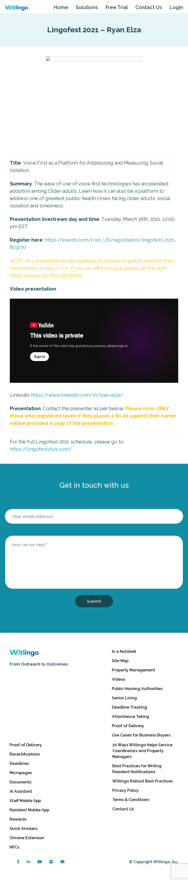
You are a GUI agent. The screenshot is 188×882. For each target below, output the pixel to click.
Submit (94, 601)
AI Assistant (21, 791)
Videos (118, 679)
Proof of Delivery (128, 726)
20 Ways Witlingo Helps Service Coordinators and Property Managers (142, 751)
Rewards (18, 819)
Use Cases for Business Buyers (141, 735)
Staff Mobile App (25, 800)
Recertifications (25, 754)
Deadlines (19, 763)
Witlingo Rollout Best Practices (142, 781)
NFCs (14, 847)
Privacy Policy (125, 790)
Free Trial (116, 7)
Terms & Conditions (130, 799)
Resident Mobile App (29, 810)
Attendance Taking (130, 716)
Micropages (21, 772)
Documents (20, 782)
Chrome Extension (27, 838)
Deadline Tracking (129, 707)
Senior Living (124, 698)
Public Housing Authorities (137, 688)
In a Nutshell (124, 651)
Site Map (120, 660)
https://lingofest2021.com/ (41, 449)
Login (176, 7)
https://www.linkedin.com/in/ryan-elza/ (77, 395)
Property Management (133, 670)
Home (60, 7)
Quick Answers (23, 828)
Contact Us (148, 7)
